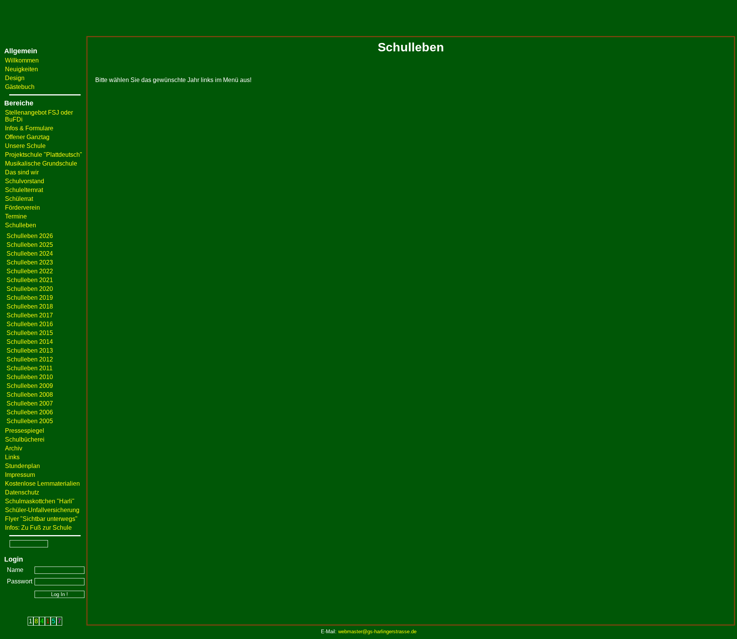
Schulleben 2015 (30, 333)
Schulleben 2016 (30, 324)
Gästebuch (20, 87)
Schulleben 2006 (30, 412)
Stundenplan (22, 466)
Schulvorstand (24, 181)
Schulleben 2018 (30, 306)
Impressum (20, 474)
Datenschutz (22, 492)
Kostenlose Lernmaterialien (42, 483)
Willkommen (22, 60)
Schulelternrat (24, 190)
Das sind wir (22, 172)
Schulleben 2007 (30, 403)
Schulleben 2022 (30, 271)
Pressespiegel (24, 430)
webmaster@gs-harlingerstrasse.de (377, 631)
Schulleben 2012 (30, 359)
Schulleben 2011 (30, 368)
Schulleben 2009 (30, 386)
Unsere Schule (25, 146)
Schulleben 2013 (30, 350)
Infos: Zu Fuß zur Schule (38, 527)
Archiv (13, 448)
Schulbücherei (25, 439)
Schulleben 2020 (30, 289)
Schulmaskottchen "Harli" (39, 501)
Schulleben (20, 225)
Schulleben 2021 (30, 280)
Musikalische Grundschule (41, 163)
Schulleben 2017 (30, 315)
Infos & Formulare (29, 128)
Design (15, 78)
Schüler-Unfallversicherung (42, 510)
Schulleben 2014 (30, 341)
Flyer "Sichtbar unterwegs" (41, 519)
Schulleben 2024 (30, 253)
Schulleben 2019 (30, 297)
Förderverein (22, 207)
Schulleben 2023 (30, 262)
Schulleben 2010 (30, 377)
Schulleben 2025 (30, 244)
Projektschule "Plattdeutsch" (43, 154)
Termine (16, 216)
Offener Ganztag (27, 137)
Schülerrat (19, 198)
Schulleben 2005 (30, 421)
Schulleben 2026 (30, 236)
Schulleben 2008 (30, 394)
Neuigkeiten (21, 69)
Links (12, 457)
